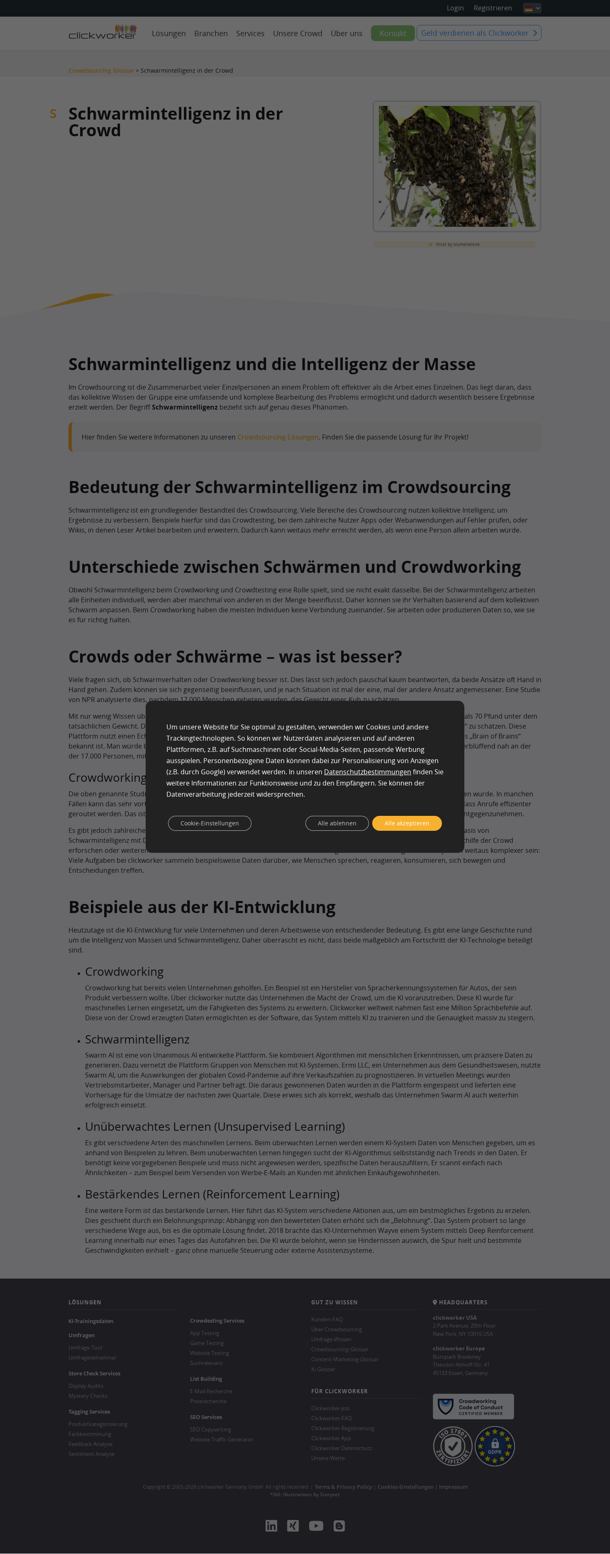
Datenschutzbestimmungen (367, 771)
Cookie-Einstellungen (210, 823)
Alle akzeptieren (407, 823)
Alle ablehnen (337, 823)
